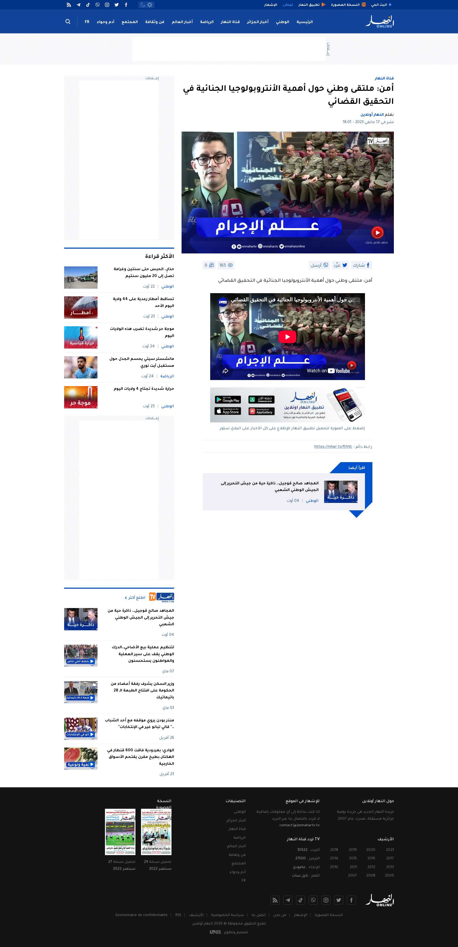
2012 (371, 867)
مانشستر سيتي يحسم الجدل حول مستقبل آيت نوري (141, 362)
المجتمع (130, 22)
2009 (389, 876)
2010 (334, 867)
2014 (334, 859)
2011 (353, 867)
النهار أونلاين (372, 115)
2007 (352, 876)
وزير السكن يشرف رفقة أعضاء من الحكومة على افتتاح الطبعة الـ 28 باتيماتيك (142, 691)
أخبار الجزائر (257, 22)
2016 (371, 859)
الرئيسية (305, 22)
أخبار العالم (182, 22)
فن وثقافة (154, 22)
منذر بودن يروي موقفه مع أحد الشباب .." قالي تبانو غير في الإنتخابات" (139, 724)
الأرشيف (196, 915)
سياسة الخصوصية (227, 915)
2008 (370, 876)
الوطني (282, 22)
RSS (178, 915)
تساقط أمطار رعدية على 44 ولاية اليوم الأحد (143, 303)
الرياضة (207, 22)
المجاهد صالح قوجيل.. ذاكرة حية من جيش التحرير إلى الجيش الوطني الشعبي (270, 487)
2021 (390, 850)
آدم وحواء (105, 22)
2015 (353, 859)
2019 (353, 850)
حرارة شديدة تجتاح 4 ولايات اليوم (144, 389)
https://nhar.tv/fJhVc (333, 447)
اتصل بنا (259, 915)
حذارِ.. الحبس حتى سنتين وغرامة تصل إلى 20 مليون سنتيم (144, 273)
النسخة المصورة (329, 915)
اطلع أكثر (137, 598)
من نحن (279, 915)
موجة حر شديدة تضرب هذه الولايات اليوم (142, 332)
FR (87, 22)
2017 (390, 859)
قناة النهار (230, 22)
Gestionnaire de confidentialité (141, 915)
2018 (334, 850)
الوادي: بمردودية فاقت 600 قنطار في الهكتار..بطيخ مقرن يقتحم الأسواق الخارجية (140, 757)
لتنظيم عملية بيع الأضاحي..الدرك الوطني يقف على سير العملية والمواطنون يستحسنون (143, 654)
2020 (370, 850)
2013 (390, 867)
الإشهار (300, 915)
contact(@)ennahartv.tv (299, 826)
